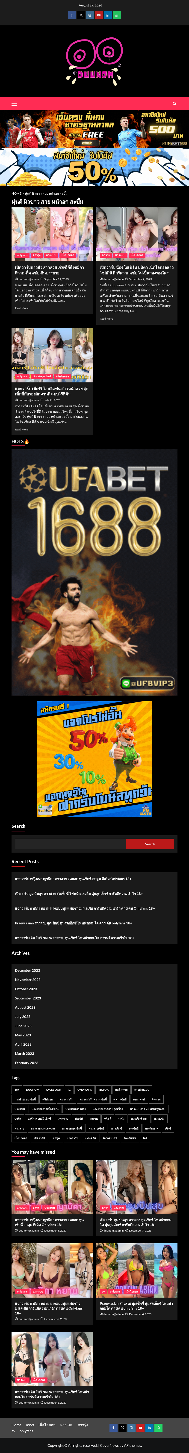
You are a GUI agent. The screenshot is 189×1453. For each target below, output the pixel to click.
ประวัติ (79, 1118)
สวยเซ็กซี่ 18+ (139, 1118)
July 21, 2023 (52, 400)
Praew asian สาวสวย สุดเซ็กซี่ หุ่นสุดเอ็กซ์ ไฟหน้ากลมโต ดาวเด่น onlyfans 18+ (73, 923)
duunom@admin (29, 279)
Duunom (32, 1089)
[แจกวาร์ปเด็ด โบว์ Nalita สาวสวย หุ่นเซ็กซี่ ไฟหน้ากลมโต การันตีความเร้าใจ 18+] (52, 1359)
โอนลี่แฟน (130, 1138)
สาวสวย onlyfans (43, 1128)
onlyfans (22, 255)
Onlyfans (84, 1089)
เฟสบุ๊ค (56, 1138)
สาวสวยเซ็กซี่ (96, 1128)
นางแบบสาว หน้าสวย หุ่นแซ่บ (147, 1109)
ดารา (36, 1208)
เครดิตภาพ (151, 1128)
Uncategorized (42, 376)
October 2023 (26, 989)
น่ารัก (18, 1118)
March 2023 (24, 1053)
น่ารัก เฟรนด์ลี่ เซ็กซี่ (39, 1118)
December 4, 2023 (140, 1314)
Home (16, 1425)
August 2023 (25, 1007)
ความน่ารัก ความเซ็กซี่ (93, 1099)
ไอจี (145, 1138)
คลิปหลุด (47, 1099)
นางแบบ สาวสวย (75, 1109)
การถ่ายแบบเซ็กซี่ (25, 1099)
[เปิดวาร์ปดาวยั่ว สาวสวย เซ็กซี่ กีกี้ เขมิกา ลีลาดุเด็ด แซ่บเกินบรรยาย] (52, 234)
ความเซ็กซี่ (120, 1099)
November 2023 (28, 980)
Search (18, 826)
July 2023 (22, 1016)
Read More (21, 308)
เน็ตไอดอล (68, 255)
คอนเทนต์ (139, 1099)
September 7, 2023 (140, 279)
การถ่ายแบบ (141, 1089)
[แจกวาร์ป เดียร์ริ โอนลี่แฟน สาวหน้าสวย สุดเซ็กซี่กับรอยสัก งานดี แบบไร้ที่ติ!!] (52, 355)
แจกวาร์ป (72, 1138)
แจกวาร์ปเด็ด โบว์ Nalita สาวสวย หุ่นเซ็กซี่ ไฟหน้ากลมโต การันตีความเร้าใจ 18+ (74, 938)
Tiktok (103, 1089)
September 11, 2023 (56, 279)
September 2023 (28, 998)
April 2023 (23, 1044)
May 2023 (23, 1035)
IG (69, 1089)
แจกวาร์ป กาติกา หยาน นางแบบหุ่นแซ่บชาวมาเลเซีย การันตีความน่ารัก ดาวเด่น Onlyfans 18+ (85, 908)
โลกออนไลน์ (110, 1138)
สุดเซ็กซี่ (134, 1128)
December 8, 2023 (55, 1230)
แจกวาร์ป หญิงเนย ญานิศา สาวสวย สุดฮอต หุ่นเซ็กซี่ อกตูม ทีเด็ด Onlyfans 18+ (73, 879)
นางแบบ (51, 255)
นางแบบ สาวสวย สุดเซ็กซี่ (108, 1109)
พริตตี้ (107, 1118)
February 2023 (26, 1063)
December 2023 (27, 970)
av (103, 1291)
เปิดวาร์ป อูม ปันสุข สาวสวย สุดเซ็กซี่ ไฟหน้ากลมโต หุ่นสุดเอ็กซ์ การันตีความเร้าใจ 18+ (79, 893)
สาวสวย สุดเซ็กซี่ (72, 1128)
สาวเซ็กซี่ (116, 1128)
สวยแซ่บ (159, 1118)
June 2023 (23, 1026)
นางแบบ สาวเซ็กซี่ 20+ (45, 1109)
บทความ (63, 1118)
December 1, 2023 (55, 1402)
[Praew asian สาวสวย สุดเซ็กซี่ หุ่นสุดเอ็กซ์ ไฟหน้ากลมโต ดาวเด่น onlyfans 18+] (137, 1270)
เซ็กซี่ (168, 1128)
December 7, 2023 (140, 1230)
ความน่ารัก (66, 1099)
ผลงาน (94, 1118)
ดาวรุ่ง (37, 255)
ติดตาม (156, 1099)
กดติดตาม (121, 1089)
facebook (53, 1089)
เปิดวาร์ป (39, 1138)
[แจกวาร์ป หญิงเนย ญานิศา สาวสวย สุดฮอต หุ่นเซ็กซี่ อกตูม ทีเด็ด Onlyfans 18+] (52, 1187)
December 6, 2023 (55, 1319)
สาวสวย (19, 1128)
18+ (17, 1089)
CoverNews (109, 1445)
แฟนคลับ (90, 1138)
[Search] (174, 104)
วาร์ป (121, 1118)
